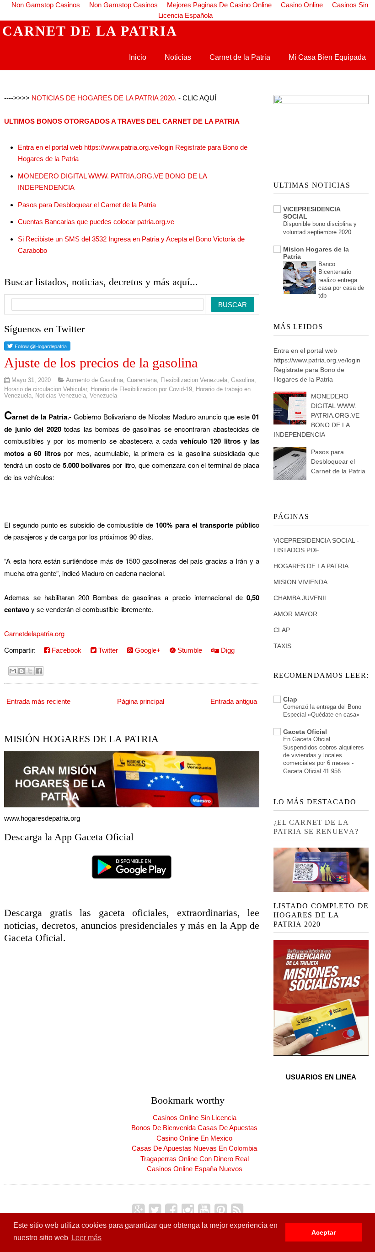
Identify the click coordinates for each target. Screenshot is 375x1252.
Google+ (147, 650)
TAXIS (282, 646)
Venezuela (103, 395)
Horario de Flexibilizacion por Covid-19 (141, 389)
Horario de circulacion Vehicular (45, 389)
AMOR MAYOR (295, 614)
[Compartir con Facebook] (38, 671)
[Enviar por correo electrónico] (12, 671)
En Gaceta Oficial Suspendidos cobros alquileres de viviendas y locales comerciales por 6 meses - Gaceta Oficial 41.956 (323, 755)
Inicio (137, 57)
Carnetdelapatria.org (34, 633)
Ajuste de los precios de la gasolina (101, 362)
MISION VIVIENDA (300, 582)
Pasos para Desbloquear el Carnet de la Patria (87, 205)
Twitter (107, 650)
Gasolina (242, 380)
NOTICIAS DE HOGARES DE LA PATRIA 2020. (104, 98)
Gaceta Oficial (305, 731)
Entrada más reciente (38, 701)
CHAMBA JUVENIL (300, 598)
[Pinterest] (220, 1210)
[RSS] (237, 1210)
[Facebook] (171, 1210)
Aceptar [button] (323, 1232)
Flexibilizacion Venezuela (194, 380)
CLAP (281, 630)
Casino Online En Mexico (194, 1138)
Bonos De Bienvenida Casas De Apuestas (194, 1128)
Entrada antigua (233, 701)
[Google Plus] (138, 1210)
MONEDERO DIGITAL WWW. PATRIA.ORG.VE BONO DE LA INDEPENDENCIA (316, 415)
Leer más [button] (86, 1238)
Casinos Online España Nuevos (194, 1169)
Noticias (178, 57)
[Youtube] (204, 1210)
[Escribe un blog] (21, 671)
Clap (290, 699)
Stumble (189, 650)
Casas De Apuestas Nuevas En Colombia (194, 1148)
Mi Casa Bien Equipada (327, 57)
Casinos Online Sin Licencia (194, 1117)
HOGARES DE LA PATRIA (310, 566)
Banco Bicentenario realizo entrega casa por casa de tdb (341, 280)
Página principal (140, 701)
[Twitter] (155, 1210)
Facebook (65, 650)
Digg (227, 650)
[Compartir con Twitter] (30, 671)
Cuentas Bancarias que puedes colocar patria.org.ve (96, 221)
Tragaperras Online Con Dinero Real (194, 1159)
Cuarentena (142, 380)
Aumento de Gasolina (94, 380)
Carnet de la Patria (239, 57)
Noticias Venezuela (60, 395)
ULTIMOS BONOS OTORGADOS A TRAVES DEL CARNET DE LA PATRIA (122, 121)
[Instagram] (188, 1210)
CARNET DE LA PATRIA (89, 30)
